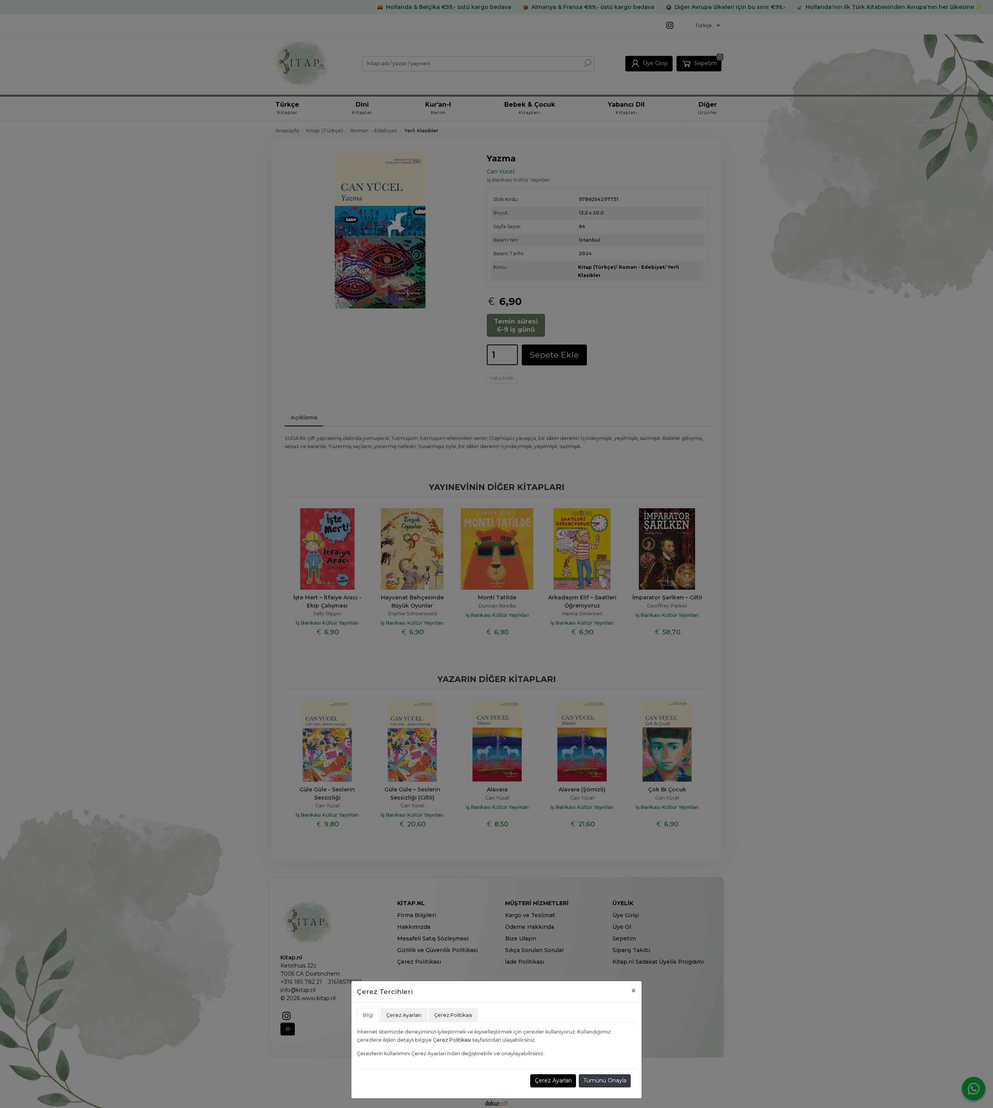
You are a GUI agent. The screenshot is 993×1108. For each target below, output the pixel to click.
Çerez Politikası (452, 1040)
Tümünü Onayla (604, 1080)
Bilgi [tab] (368, 1015)
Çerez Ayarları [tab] (403, 1015)
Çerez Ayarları (553, 1080)
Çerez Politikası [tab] (453, 1015)
